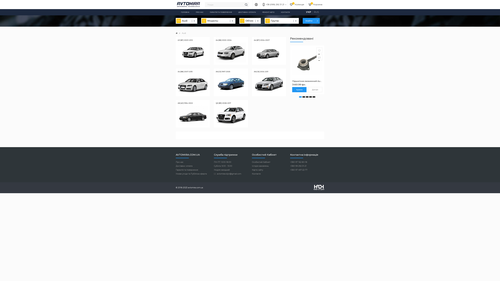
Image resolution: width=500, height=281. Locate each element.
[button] (300, 97)
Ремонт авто (268, 12)
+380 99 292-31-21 (298, 166)
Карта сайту (257, 170)
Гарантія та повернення (221, 12)
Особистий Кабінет (261, 162)
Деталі (315, 90)
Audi (184, 33)
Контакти (285, 12)
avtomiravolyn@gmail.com (228, 174)
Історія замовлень (260, 166)
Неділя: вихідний (222, 170)
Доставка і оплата (247, 12)
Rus (316, 12)
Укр (308, 12)
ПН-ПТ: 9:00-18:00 (222, 162)
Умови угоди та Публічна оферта (191, 174)
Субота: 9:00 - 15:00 (223, 166)
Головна (185, 12)
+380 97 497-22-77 (298, 170)
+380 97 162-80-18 (298, 162)
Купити (299, 90)
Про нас (199, 12)
